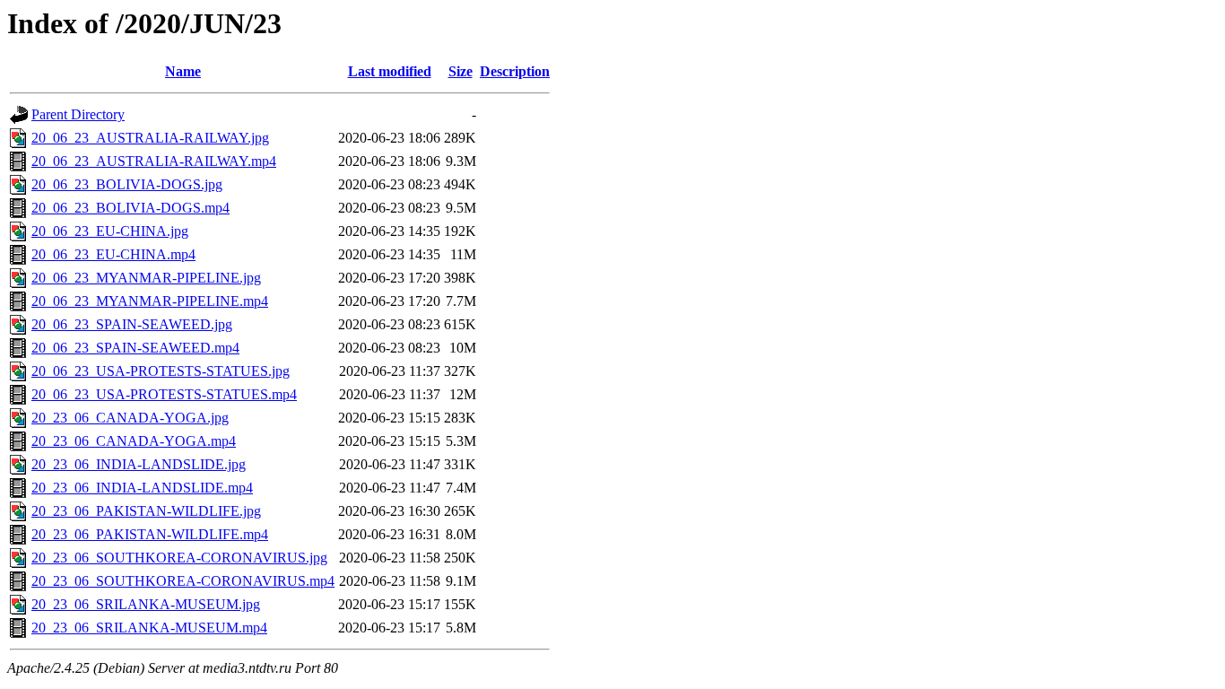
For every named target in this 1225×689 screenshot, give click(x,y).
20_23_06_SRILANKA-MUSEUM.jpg (145, 604)
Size (460, 71)
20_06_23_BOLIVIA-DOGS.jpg (126, 184)
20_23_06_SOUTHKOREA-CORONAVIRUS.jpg (179, 557)
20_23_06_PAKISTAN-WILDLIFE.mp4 (149, 534)
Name (183, 71)
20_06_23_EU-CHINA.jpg (109, 231)
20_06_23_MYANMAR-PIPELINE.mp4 (149, 301)
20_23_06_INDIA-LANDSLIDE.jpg (138, 464)
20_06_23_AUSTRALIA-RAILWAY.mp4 (153, 161)
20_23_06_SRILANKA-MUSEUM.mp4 (149, 627)
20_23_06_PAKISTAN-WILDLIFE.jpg (146, 511)
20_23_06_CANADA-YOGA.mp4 (133, 441)
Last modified (389, 71)
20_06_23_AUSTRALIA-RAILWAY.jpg (150, 137)
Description (515, 71)
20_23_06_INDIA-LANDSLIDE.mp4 (142, 487)
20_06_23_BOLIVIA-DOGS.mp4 (130, 207)
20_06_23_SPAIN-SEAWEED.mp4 (135, 347)
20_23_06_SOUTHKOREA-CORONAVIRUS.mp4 (182, 581)
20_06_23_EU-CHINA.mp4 (113, 254)
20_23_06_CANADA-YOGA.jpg (130, 417)
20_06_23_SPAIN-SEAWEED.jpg (131, 324)
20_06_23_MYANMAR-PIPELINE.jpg (146, 277)
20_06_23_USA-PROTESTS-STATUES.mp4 (164, 394)
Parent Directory (78, 114)
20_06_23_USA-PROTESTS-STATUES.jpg (160, 371)
